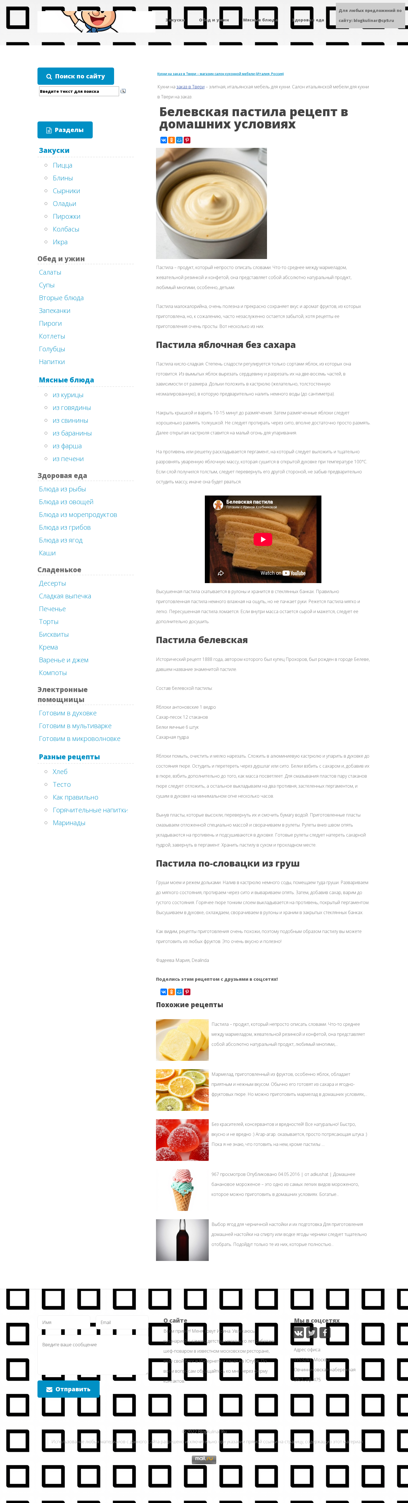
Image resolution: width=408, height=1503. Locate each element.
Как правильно (75, 797)
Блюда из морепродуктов (78, 514)
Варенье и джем (64, 659)
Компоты (53, 672)
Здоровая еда (308, 20)
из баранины (72, 432)
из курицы (68, 394)
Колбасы (66, 228)
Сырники (66, 190)
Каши (47, 552)
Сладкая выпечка (65, 595)
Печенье (52, 608)
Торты (49, 621)
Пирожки (66, 216)
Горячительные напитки (90, 809)
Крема (48, 646)
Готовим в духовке (68, 712)
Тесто (62, 784)
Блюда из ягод (61, 539)
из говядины (72, 407)
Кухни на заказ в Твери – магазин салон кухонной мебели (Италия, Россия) (220, 73)
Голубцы (52, 348)
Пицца (62, 165)
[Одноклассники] (171, 140)
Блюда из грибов (65, 527)
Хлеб (60, 771)
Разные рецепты (69, 756)
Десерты (52, 583)
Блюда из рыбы (62, 488)
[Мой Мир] (179, 140)
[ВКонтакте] (163, 140)
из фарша (67, 445)
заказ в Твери (191, 87)
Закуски (175, 20)
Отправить (73, 1389)
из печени (68, 458)
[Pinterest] (187, 140)
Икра (60, 241)
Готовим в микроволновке (79, 738)
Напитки (52, 361)
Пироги (50, 323)
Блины (63, 177)
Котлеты (52, 335)
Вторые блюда (61, 297)
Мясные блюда (260, 20)
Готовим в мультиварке (75, 725)
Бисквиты (54, 634)
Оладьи (64, 203)
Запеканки (54, 310)
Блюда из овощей (66, 501)
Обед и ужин (214, 20)
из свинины (70, 420)
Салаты (50, 272)
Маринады (69, 822)
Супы (47, 284)
